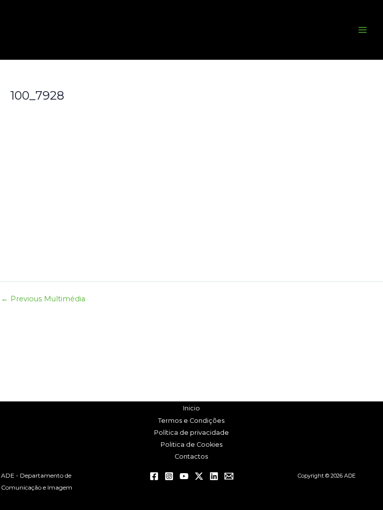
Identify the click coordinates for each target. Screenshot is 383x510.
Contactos (191, 456)
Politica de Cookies (191, 444)
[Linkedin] (213, 476)
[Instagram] (169, 476)
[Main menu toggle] (362, 29)
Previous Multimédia (43, 299)
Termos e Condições (191, 420)
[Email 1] (228, 476)
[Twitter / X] (198, 476)
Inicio (191, 408)
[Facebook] (154, 476)
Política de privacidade (191, 432)
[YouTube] (184, 476)
